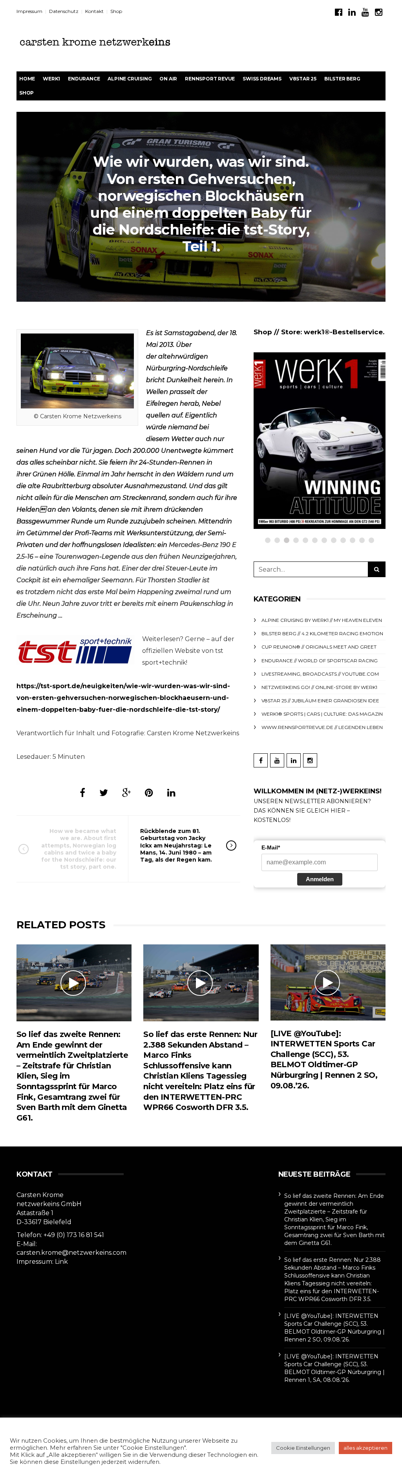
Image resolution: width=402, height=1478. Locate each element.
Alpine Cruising (130, 79)
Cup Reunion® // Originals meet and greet (318, 647)
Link (61, 1261)
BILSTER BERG (342, 79)
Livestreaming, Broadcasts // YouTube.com (320, 674)
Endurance (84, 79)
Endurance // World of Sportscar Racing (319, 660)
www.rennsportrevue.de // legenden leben (322, 727)
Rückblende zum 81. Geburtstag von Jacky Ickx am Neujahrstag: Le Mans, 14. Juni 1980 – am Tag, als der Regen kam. (176, 845)
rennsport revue (210, 79)
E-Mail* (270, 847)
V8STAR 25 (302, 79)
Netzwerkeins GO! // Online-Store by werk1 (319, 687)
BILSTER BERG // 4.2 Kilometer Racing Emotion (322, 633)
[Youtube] (365, 12)
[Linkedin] (352, 12)
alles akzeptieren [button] (365, 1448)
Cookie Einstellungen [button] (303, 1448)
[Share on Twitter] (103, 792)
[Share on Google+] (126, 792)
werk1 (51, 79)
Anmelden (320, 879)
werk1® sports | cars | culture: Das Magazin (322, 714)
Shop (116, 11)
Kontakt (94, 11)
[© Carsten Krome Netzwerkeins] (77, 370)
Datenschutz (64, 11)
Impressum (29, 11)
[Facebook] (338, 12)
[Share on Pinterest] (149, 792)
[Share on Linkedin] (171, 792)
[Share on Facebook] (82, 792)
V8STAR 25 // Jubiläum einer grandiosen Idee (320, 700)
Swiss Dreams (262, 79)
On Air (168, 79)
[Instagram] (378, 12)
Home (27, 79)
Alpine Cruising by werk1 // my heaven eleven (321, 620)
